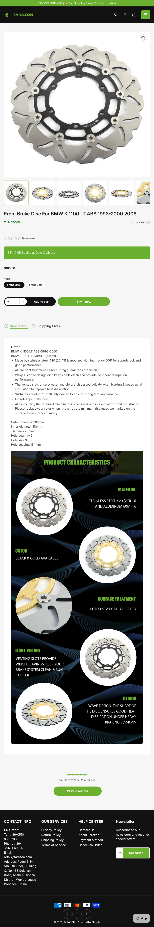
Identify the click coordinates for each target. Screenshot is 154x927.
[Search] (116, 14)
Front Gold (35, 284)
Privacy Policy (51, 830)
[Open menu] (145, 14)
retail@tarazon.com (18, 857)
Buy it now (84, 301)
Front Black (14, 284)
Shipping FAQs (48, 326)
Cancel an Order (90, 845)
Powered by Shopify (88, 922)
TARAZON (69, 922)
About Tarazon (89, 835)
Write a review (77, 791)
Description (19, 326)
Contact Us (86, 830)
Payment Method (91, 840)
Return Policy (51, 835)
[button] (12, 238)
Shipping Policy (52, 840)
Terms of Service (53, 845)
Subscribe (136, 852)
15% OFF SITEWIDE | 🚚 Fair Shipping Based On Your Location (77, 3)
